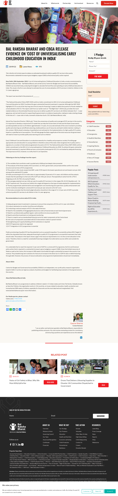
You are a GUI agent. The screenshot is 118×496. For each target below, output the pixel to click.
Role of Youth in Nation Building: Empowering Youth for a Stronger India (94, 200)
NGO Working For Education (60, 461)
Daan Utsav (93, 456)
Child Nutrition (14, 456)
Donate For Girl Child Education (81, 463)
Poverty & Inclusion (94, 150)
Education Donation (30, 454)
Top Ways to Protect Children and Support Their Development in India (94, 192)
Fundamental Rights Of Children (90, 457)
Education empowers (56, 457)
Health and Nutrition (65, 437)
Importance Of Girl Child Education (98, 459)
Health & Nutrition (94, 138)
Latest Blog (95, 428)
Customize (86, 491)
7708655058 (17, 298)
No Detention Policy (15, 467)
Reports (94, 437)
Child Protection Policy (37, 461)
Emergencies (92, 134)
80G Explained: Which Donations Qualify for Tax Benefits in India (93, 184)
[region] (59, 488)
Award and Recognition (49, 439)
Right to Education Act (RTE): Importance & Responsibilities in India (94, 209)
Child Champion (83, 456)
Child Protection (93, 126)
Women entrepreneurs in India (46, 465)
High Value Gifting (81, 437)
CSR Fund (26, 467)
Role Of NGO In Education (77, 461)
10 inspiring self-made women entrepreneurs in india (93, 175)
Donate (78, 428)
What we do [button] (55, 3)
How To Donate (53, 463)
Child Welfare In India (95, 454)
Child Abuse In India (44, 459)
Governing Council (48, 434)
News (94, 434)
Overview (45, 428)
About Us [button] (44, 3)
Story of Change (93, 158)
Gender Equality (83, 454)
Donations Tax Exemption (94, 461)
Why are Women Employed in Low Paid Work (90, 465)
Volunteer (79, 431)
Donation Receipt (81, 448)
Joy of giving (32, 465)
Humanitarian (93, 142)
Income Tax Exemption (16, 454)
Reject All (98, 491)
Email (90, 95)
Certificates (46, 442)
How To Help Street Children (18, 459)
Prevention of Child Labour (71, 457)
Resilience (91, 154)
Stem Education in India (37, 467)
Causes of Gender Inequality (60, 459)
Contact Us (79, 442)
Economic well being (65, 439)
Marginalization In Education (78, 459)
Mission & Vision (48, 431)
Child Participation (29, 457)
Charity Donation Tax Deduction (19, 463)
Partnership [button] (67, 3)
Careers (78, 445)
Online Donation (42, 454)
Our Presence (63, 431)
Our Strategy (63, 428)
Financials (46, 445)
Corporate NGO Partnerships (57, 454)
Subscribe (101, 416)
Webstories (95, 442)
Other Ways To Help (81, 434)
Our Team (45, 437)
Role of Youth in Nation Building (66, 465)
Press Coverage (96, 431)
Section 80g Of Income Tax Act (38, 463)
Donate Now (108, 3)
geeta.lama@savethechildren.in (16, 301)
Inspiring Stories (93, 146)
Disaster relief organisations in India (57, 456)
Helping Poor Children (16, 457)
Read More (50, 382)
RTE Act (48, 461)
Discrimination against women (18, 465)
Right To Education (65, 463)
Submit (95, 106)
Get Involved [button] (78, 3)
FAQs (94, 439)
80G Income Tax (32, 459)
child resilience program (38, 456)
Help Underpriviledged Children (19, 461)
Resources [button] (90, 3)
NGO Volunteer (102, 456)
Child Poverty (73, 456)
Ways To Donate (96, 463)
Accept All (110, 491)
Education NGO (24, 456)
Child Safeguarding (81, 439)
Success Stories (93, 162)
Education (91, 130)
